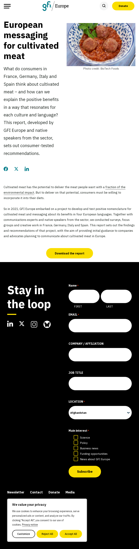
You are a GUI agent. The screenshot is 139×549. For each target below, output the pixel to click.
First (78, 306)
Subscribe (84, 471)
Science (85, 437)
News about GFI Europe (95, 459)
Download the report (69, 253)
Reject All (47, 534)
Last (109, 306)
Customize (23, 534)
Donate (123, 6)
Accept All (71, 534)
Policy (84, 443)
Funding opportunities (94, 453)
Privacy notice (30, 524)
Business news (89, 448)
